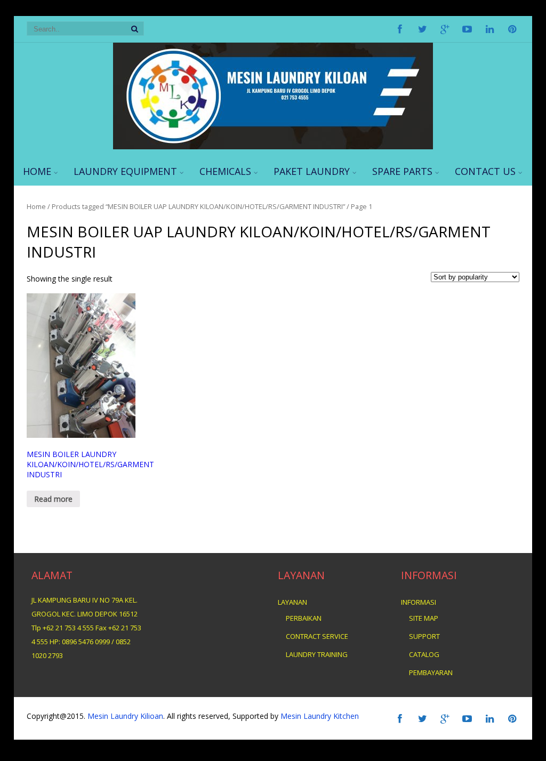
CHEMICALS (225, 171)
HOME (37, 171)
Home (36, 206)
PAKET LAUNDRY (312, 171)
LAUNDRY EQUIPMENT (125, 171)
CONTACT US (485, 171)
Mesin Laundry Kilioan (125, 716)
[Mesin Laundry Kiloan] (273, 146)
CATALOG (424, 654)
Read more (53, 499)
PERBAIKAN (304, 618)
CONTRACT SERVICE (317, 636)
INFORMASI (418, 602)
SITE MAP (423, 618)
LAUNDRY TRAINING (317, 654)
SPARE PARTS (402, 171)
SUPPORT (424, 636)
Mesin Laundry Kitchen (318, 716)
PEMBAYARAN (431, 672)
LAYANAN (292, 602)
